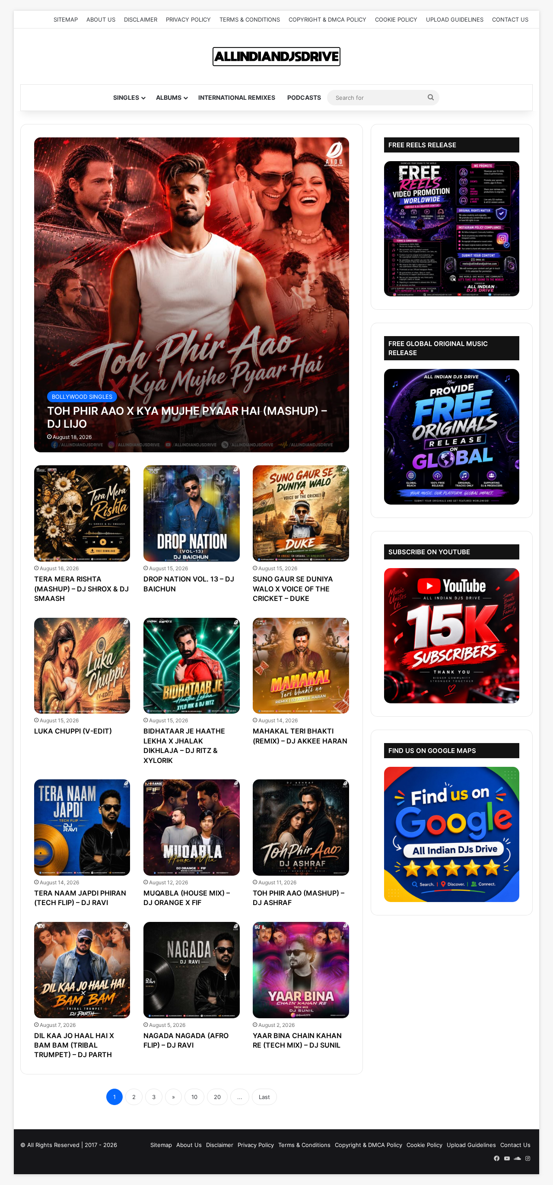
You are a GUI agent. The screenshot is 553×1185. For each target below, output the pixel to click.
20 (217, 1096)
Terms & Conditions (249, 19)
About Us (100, 19)
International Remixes (236, 97)
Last (264, 1096)
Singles (126, 97)
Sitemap (66, 19)
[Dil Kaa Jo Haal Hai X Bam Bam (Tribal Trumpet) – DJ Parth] (82, 970)
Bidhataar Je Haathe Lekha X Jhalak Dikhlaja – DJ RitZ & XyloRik (184, 745)
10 (194, 1096)
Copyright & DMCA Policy (327, 19)
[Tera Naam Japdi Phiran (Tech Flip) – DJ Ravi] (82, 827)
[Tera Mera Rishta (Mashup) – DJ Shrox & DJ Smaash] (82, 513)
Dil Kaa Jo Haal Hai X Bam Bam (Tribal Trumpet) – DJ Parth (74, 1045)
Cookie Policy (396, 19)
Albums (168, 97)
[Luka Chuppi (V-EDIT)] (82, 666)
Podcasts (304, 97)
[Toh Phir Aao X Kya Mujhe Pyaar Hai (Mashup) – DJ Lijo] (191, 294)
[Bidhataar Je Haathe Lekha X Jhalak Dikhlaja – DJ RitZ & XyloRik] (191, 666)
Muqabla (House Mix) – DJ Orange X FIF (186, 898)
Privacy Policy (188, 19)
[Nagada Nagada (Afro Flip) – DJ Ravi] (191, 970)
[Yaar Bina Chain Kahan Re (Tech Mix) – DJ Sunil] (301, 970)
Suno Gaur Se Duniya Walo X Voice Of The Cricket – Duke (293, 589)
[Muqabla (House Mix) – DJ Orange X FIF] (191, 827)
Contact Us (510, 19)
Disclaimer (140, 19)
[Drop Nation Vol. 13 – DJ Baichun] (191, 513)
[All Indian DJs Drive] (276, 56)
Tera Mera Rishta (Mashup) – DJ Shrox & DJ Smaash (81, 589)
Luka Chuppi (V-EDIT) (73, 731)
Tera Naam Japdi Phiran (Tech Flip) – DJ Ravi (80, 898)
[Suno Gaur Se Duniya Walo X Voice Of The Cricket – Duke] (301, 513)
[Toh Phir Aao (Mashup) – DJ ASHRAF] (301, 827)
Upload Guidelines (454, 19)
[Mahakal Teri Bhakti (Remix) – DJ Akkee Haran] (301, 666)
